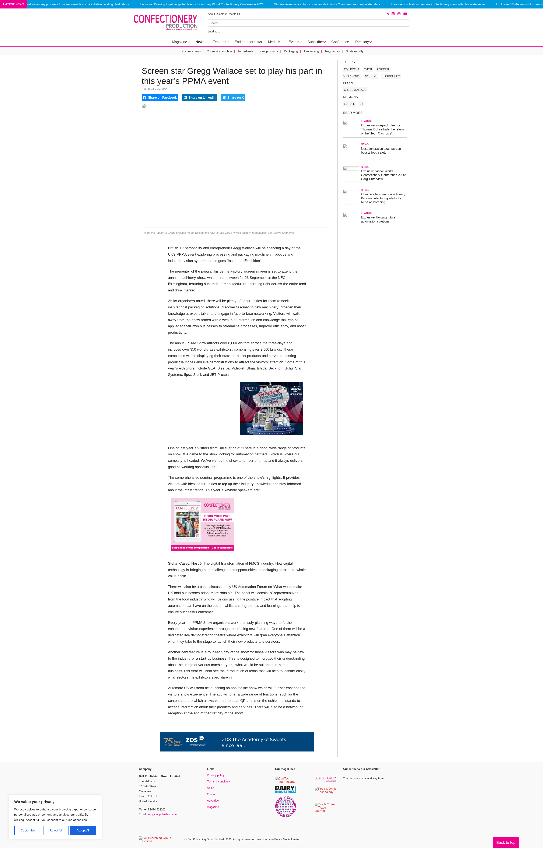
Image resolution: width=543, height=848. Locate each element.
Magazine (213, 807)
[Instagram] (398, 14)
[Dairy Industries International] (285, 792)
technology (391, 76)
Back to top (505, 842)
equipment (351, 69)
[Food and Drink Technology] (325, 792)
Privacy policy (215, 775)
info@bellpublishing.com (163, 814)
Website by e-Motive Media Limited (278, 839)
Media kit (234, 13)
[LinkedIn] (387, 14)
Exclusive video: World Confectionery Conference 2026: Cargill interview (383, 175)
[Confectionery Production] (325, 781)
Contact (222, 13)
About (211, 13)
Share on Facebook (162, 97)
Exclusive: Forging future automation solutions (378, 219)
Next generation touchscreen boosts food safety (381, 150)
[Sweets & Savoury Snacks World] (285, 816)
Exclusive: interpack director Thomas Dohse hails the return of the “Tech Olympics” (382, 129)
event (368, 69)
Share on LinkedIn (202, 97)
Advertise (213, 800)
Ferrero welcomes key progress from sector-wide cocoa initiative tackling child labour (72, 4)
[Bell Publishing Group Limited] (159, 839)
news (365, 144)
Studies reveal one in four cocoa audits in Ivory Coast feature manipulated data (327, 4)
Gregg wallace (355, 89)
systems (371, 76)
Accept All (83, 830)
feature (367, 121)
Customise (28, 830)
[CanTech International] (285, 782)
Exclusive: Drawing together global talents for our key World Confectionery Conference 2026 (201, 4)
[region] (55, 817)
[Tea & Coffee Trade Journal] (325, 811)
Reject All (56, 830)
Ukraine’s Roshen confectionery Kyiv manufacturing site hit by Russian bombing (383, 198)
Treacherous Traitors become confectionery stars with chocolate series (438, 4)
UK (361, 103)
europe (349, 103)
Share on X (235, 97)
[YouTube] (405, 14)
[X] (393, 14)
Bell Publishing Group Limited (206, 839)
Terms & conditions (219, 781)
